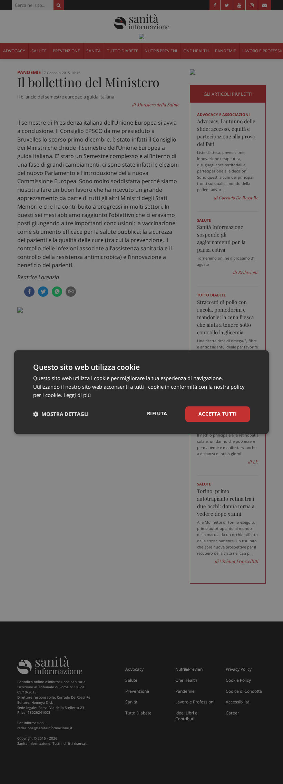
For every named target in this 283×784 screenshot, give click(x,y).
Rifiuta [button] (157, 413)
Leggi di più (77, 395)
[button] (61, 414)
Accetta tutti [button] (217, 413)
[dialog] (141, 392)
